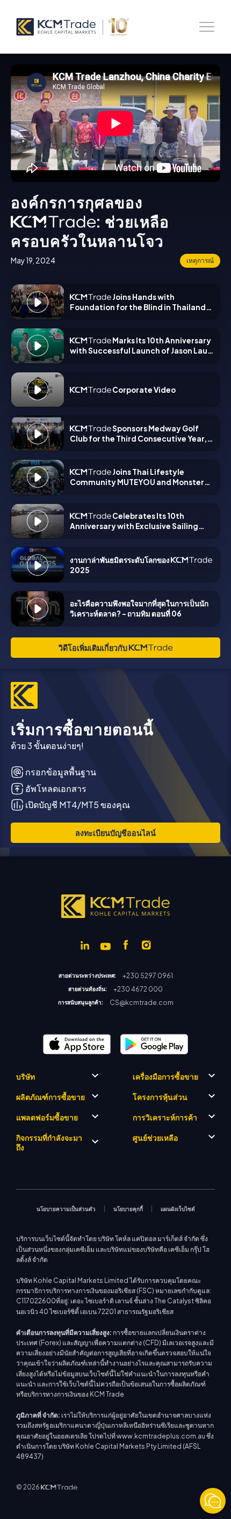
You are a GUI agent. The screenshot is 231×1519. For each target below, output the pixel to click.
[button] (207, 27)
